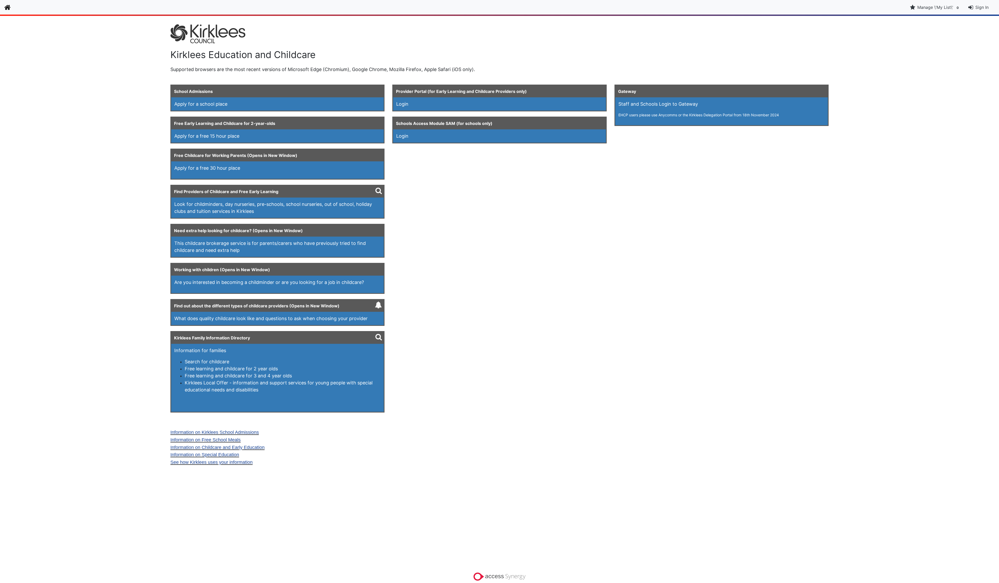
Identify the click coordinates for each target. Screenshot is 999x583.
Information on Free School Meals (205, 439)
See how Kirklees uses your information (211, 462)
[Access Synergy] (499, 576)
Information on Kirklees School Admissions (214, 432)
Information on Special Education (204, 454)
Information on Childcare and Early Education (217, 447)
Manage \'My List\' (938, 7)
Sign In (982, 7)
